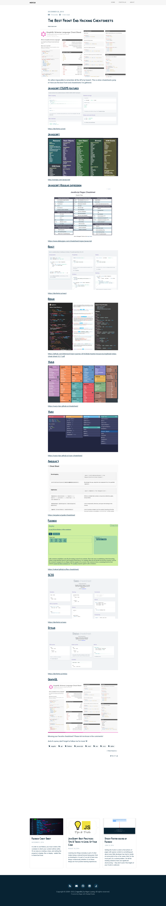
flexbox (69, 746)
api (62, 746)
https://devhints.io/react (57, 293)
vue (97, 746)
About (132, 2)
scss (104, 746)
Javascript (54, 134)
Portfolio (122, 2)
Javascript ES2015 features (63, 88)
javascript (80, 746)
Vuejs (51, 362)
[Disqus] (83, 786)
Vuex (51, 411)
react (89, 746)
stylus (112, 746)
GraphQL (52, 679)
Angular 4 (53, 461)
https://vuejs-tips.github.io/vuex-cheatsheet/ (65, 456)
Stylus (51, 628)
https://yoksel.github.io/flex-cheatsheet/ (63, 569)
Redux (51, 299)
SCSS (51, 575)
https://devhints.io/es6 (56, 129)
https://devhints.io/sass (57, 622)
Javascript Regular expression (64, 185)
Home (113, 2)
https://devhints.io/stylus (57, 674)
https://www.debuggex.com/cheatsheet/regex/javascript (70, 241)
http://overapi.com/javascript (59, 180)
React (51, 246)
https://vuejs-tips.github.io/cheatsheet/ (63, 406)
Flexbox (52, 520)
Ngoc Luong (90, 892)
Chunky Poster (90, 894)
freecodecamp (52, 26)
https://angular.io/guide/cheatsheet (61, 515)
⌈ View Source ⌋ (112, 751)
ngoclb (33, 2)
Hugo (80, 894)
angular (53, 746)
